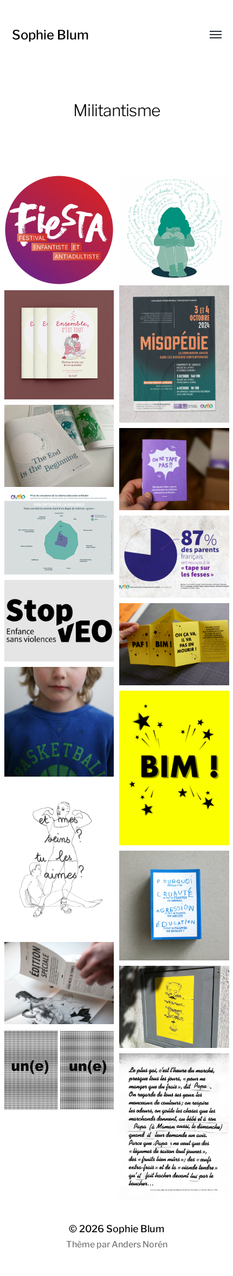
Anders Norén (139, 1244)
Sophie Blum (50, 35)
